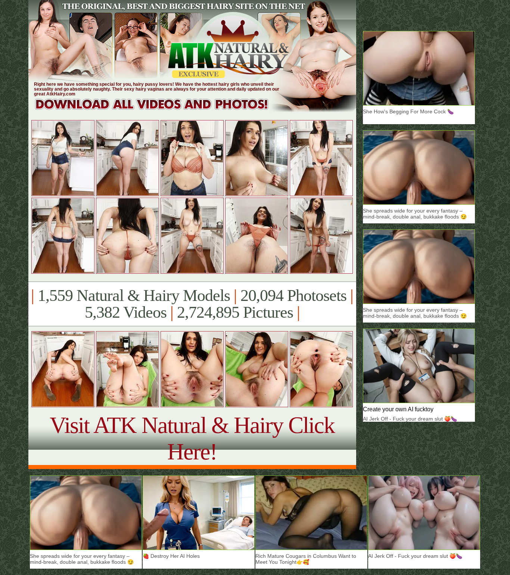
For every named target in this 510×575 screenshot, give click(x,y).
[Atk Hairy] (158, 110)
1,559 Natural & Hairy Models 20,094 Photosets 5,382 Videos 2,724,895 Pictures (192, 304)
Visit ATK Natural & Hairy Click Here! (192, 438)
